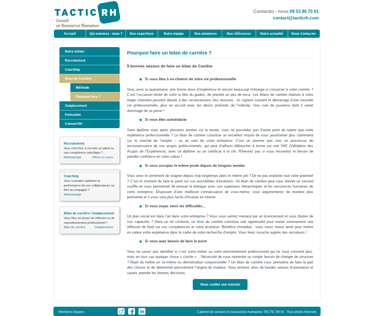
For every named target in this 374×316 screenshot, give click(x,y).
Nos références (239, 34)
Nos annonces (205, 34)
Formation (73, 115)
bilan (200, 222)
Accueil (70, 34)
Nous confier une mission (220, 284)
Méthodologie (72, 157)
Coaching (72, 69)
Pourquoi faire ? (88, 97)
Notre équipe (174, 34)
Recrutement (75, 60)
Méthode (82, 88)
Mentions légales (71, 312)
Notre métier (75, 51)
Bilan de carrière (74, 227)
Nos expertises (142, 34)
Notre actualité (271, 34)
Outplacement (76, 106)
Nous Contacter (303, 34)
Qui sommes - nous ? (106, 34)
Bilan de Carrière (78, 79)
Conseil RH (73, 124)
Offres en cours (102, 157)
